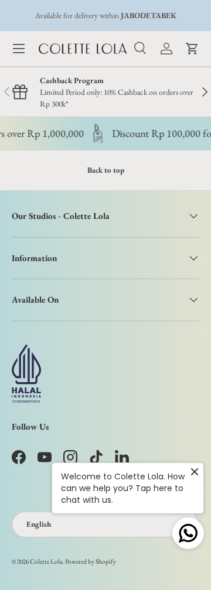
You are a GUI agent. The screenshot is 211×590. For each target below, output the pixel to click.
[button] (192, 48)
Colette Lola (46, 561)
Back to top (105, 170)
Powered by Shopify (90, 561)
